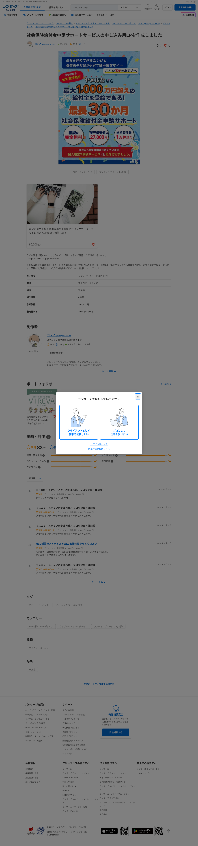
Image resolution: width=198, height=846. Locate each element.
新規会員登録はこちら (99, 448)
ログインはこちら (99, 444)
